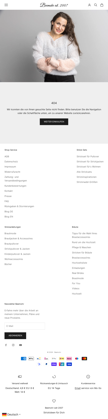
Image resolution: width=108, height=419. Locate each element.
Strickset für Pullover (88, 156)
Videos (75, 288)
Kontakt (8, 190)
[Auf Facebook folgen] (5, 345)
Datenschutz (11, 161)
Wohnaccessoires (13, 259)
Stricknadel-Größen (87, 182)
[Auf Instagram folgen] (13, 345)
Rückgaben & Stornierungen (19, 206)
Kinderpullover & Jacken (17, 254)
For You (76, 283)
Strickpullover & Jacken (17, 248)
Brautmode (10, 233)
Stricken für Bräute (82, 252)
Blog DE (8, 211)
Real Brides (78, 273)
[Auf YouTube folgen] (20, 345)
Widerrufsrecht (12, 171)
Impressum (10, 166)
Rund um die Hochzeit (83, 242)
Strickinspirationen (86, 176)
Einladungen (78, 268)
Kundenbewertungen (15, 185)
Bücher (8, 264)
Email (78, 388)
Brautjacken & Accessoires (18, 238)
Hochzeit (77, 293)
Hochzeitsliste (79, 262)
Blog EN (8, 216)
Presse (8, 196)
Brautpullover (11, 243)
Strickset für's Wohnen (89, 166)
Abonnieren (15, 335)
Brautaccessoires (81, 257)
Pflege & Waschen (81, 247)
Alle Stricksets (84, 171)
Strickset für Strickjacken (90, 161)
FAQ (6, 201)
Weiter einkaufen (54, 121)
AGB (6, 156)
